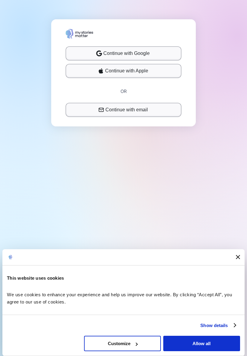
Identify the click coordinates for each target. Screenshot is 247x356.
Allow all (201, 343)
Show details (214, 325)
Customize (119, 343)
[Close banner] (238, 257)
